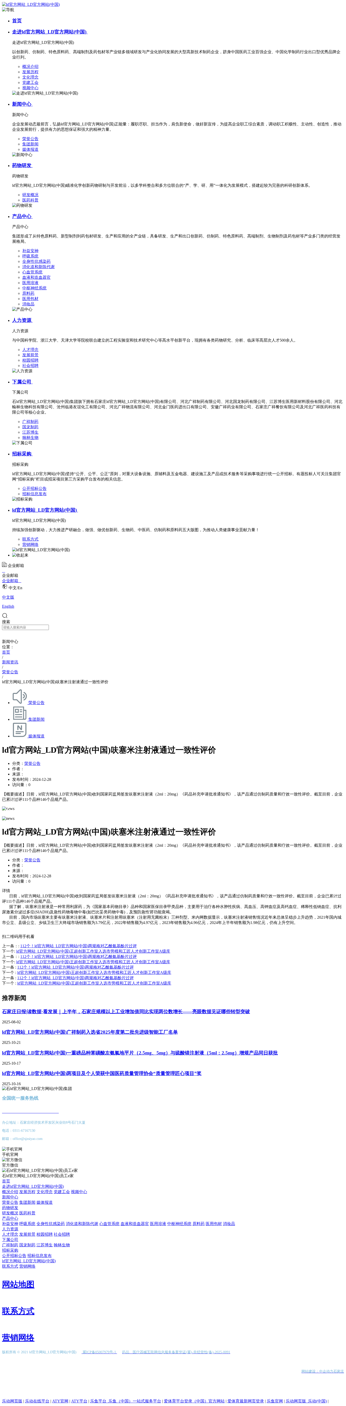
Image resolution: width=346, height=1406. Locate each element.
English (8, 606)
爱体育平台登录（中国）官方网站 (194, 1401)
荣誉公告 (32, 763)
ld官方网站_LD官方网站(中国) (45, 510)
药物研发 (22, 165)
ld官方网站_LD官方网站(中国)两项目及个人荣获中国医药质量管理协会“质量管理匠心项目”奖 (102, 1073)
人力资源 (22, 320)
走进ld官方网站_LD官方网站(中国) (50, 31)
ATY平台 (79, 1401)
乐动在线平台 (37, 1401)
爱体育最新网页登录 (245, 1401)
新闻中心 (22, 104)
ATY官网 (60, 1401)
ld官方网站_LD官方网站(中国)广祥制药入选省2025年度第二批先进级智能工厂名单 (90, 1032)
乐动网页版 (12, 1401)
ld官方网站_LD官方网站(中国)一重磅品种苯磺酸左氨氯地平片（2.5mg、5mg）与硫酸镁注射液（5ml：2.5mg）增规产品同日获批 (140, 1053)
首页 (17, 20)
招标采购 (22, 453)
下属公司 (22, 381)
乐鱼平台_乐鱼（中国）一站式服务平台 (125, 1401)
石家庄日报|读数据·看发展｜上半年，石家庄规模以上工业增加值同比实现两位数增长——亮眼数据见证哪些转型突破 (126, 1011)
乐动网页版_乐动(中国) (306, 1401)
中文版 (8, 597)
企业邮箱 (11, 581)
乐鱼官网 (275, 1401)
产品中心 (22, 216)
